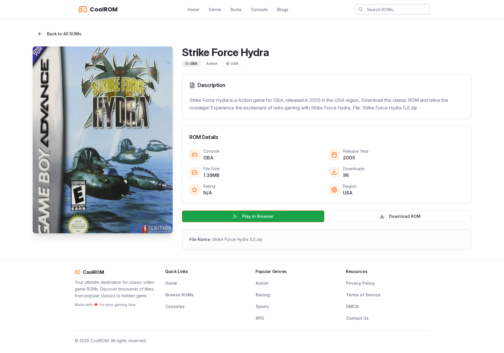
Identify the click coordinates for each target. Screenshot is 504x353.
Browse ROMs (179, 294)
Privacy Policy (360, 283)
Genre (215, 9)
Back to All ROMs (64, 33)
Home (193, 9)
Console (259, 9)
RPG (260, 318)
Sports (262, 306)
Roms (236, 9)
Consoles (175, 306)
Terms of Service (363, 294)
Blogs (282, 9)
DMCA (352, 306)
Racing (263, 294)
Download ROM (405, 216)
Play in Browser (258, 216)
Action (262, 283)
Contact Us (357, 318)
